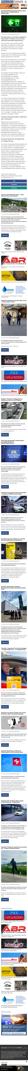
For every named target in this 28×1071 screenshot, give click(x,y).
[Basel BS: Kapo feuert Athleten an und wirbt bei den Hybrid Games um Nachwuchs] (14, 550)
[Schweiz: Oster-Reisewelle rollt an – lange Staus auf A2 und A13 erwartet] (14, 205)
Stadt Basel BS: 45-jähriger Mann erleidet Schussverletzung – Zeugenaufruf (12, 801)
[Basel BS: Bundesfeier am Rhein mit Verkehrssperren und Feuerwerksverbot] (14, 763)
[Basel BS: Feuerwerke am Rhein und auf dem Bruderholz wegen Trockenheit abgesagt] (14, 723)
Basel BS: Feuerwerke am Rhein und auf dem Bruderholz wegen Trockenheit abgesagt (13, 713)
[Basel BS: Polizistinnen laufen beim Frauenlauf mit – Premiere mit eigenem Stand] (14, 866)
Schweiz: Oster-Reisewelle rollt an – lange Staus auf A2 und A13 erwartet (12, 195)
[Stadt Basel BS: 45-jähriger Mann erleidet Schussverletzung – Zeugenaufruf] (14, 812)
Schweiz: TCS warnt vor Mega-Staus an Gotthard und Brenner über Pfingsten (11, 399)
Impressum (4, 1047)
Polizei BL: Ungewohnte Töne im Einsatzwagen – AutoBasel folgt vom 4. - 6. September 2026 (14, 649)
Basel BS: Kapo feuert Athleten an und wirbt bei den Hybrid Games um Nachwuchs (13, 539)
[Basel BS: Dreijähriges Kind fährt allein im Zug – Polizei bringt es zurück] (14, 320)
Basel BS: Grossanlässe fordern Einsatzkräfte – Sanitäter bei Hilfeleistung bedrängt (13, 493)
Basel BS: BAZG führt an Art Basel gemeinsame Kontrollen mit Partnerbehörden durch (13, 588)
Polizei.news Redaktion (13, 34)
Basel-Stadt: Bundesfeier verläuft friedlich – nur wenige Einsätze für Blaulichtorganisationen (13, 442)
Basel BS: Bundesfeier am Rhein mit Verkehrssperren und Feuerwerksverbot (12, 751)
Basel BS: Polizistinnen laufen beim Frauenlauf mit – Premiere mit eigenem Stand (14, 848)
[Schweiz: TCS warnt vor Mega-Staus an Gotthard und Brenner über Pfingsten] (14, 410)
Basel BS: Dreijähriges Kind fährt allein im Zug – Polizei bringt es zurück (13, 301)
